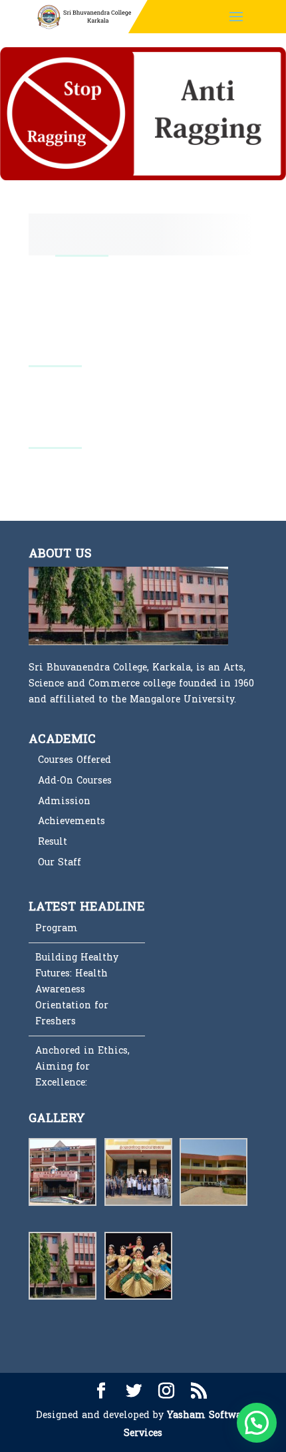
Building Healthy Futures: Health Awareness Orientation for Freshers (76, 966)
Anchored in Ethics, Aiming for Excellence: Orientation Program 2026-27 (86, 1059)
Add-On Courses (75, 780)
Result (52, 841)
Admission (64, 801)
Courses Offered (74, 760)
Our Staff (59, 862)
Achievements (71, 821)
